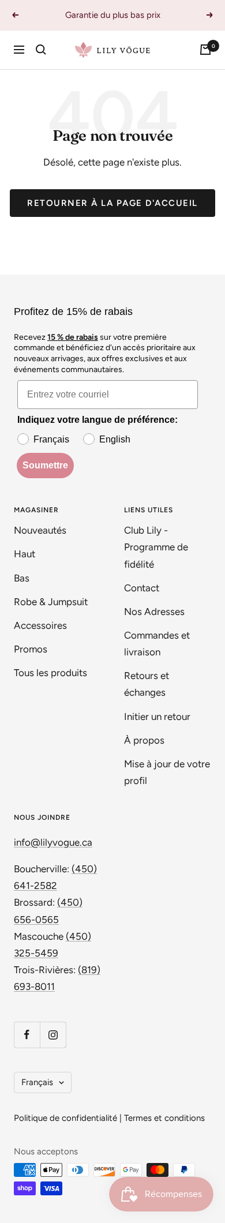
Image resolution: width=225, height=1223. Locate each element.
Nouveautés (40, 530)
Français (37, 1082)
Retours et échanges (146, 684)
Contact (141, 588)
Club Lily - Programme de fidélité (156, 546)
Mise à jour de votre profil (167, 772)
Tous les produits (50, 672)
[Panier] (205, 49)
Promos (30, 649)
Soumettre (45, 465)
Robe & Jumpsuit (52, 601)
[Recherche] (41, 49)
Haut (24, 554)
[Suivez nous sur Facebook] (27, 1035)
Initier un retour (157, 716)
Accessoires (41, 625)
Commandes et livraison (157, 643)
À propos (144, 740)
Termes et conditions (164, 1118)
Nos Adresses (154, 611)
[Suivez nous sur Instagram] (53, 1035)
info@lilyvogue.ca (53, 842)
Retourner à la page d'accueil (112, 203)
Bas (21, 578)
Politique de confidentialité (65, 1118)
